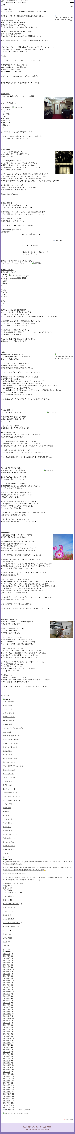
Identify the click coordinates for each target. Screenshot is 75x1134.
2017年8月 (6, 996)
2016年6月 (6, 1027)
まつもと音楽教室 (7, 2)
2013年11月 (7, 1094)
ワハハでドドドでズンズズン (11, 468)
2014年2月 (6, 1087)
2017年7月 (6, 998)
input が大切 (5, 532)
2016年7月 (6, 1025)
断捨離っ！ (7, 811)
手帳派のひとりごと (10, 792)
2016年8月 (6, 1023)
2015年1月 (6, 1063)
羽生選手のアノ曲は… (11, 758)
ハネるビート (5, 149)
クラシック (7, 911)
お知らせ (6, 888)
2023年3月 (6, 960)
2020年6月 (6, 965)
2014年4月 (6, 1083)
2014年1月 (6, 1089)
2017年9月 (6, 994)
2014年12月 (7, 1065)
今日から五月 (7, 755)
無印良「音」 (7, 751)
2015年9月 (6, 1045)
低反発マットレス (9, 846)
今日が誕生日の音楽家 (11, 904)
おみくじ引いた (8, 774)
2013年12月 (7, 1092)
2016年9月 (6, 1020)
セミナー (20, 477)
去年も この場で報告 (8, 628)
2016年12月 (7, 1014)
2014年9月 (6, 1072)
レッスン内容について (11, 892)
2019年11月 (7, 971)
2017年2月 (6, 1009)
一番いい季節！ (8, 804)
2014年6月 (6, 1078)
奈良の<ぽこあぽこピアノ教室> (12, 470)
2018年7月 (6, 983)
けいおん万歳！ (8, 819)
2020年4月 (6, 967)
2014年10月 (7, 1069)
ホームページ (6, 508)
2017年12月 (7, 991)
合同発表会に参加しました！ (13, 883)
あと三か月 (7, 815)
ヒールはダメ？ (8, 849)
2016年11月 (7, 1016)
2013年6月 (6, 1105)
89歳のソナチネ (6, 352)
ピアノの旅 (7, 938)
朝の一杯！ (7, 857)
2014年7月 (6, 1076)
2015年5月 (6, 1054)
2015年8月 (6, 1047)
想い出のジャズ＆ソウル (11, 923)
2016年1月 (6, 1036)
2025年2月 (6, 956)
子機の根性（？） (9, 838)
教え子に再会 (7, 830)
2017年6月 (6, 1000)
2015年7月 (6, 1049)
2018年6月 (6, 985)
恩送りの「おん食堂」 (11, 743)
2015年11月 (7, 1040)
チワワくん (7, 827)
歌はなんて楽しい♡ (10, 747)
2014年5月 (6, 1081)
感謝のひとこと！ (7, 270)
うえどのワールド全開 (11, 739)
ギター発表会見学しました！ (13, 766)
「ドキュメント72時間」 (13, 593)
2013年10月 (7, 1096)
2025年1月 (6, 958)
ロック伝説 (7, 919)
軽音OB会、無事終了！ (9, 619)
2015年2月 (6, 1061)
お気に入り (7, 949)
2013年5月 (6, 1107)
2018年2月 (6, 989)
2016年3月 (6, 1032)
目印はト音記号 (6, 203)
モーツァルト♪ (8, 907)
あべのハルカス (8, 842)
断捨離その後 (7, 785)
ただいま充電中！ (7, 9)
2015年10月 (7, 1043)
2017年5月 (6, 1003)
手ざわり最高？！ (7, 410)
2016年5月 (6, 1029)
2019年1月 (6, 978)
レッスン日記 (7, 896)
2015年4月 (6, 1056)
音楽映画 (6, 915)
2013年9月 (6, 1098)
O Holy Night (7, 781)
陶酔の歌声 (7, 808)
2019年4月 (6, 974)
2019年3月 (6, 976)
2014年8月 (6, 1074)
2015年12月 (7, 1038)
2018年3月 (6, 987)
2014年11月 (7, 1067)
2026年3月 (6, 954)
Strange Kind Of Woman (9, 194)
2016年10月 (7, 1018)
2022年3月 (6, 963)
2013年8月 (6, 1101)
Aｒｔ (5, 942)
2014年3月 (6, 1085)
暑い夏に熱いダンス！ (11, 834)
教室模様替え (5, 94)
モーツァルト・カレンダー (12, 800)
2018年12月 (7, 980)
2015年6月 (6, 1052)
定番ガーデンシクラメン (11, 796)
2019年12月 (7, 969)
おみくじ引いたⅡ (9, 770)
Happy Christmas (9, 777)
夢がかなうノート (9, 789)
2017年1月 (6, 1012)
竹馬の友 (6, 853)
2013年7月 (6, 1103)
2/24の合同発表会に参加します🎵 (15, 874)
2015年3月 (6, 1058)
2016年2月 (6, 1034)
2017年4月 (6, 1005)
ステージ (6, 930)
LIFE (4, 945)
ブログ (5, 890)
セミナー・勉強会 (9, 926)
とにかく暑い (7, 823)
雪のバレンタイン (9, 762)
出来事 (5, 934)
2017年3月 (6, 1007)
